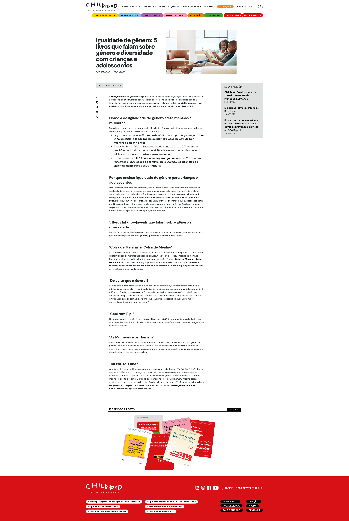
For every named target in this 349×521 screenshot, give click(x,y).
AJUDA (252, 505)
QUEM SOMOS (230, 501)
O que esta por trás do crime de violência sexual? (171, 501)
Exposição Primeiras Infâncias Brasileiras (241, 109)
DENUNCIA (254, 510)
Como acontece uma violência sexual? (107, 511)
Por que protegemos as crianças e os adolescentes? (114, 501)
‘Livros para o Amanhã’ (144, 342)
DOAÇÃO (225, 6)
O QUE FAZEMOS (231, 505)
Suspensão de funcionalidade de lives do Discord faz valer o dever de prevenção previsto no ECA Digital (241, 125)
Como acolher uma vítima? (160, 511)
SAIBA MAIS (234, 409)
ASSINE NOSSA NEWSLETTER (242, 488)
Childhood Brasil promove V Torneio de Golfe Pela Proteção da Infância (240, 95)
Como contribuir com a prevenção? (164, 506)
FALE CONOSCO (246, 6)
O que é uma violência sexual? (103, 506)
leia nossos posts (121, 409)
